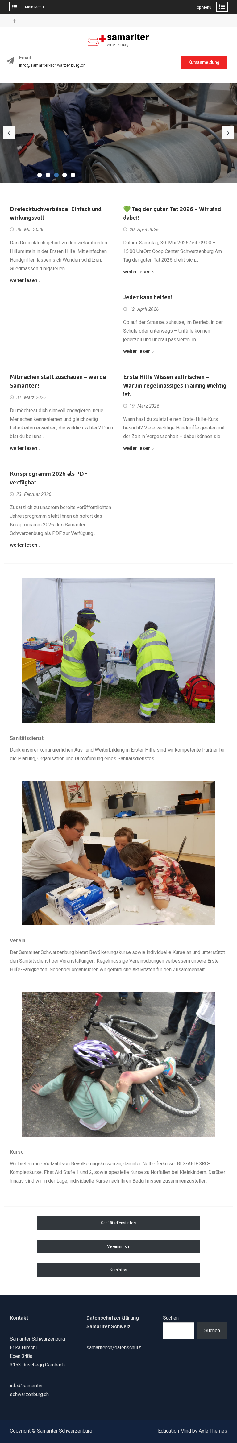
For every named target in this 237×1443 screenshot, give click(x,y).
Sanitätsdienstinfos (118, 1223)
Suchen (171, 1318)
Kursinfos (118, 1269)
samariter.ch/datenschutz (113, 1347)
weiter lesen (23, 280)
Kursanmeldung (203, 62)
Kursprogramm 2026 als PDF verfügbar (48, 478)
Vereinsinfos (118, 1246)
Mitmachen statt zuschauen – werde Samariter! (58, 381)
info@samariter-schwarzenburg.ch (52, 65)
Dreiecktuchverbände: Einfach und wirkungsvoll (56, 213)
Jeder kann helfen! (148, 297)
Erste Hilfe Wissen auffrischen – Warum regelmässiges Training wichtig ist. (175, 385)
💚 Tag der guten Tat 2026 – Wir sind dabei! (172, 213)
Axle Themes (213, 1431)
